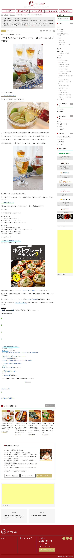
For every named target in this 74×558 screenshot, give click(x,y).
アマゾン (3, 308)
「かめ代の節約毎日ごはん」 (11, 346)
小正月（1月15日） (64, 69)
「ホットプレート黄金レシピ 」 (11, 240)
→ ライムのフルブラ (7, 202)
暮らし (59, 121)
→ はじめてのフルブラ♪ (8, 95)
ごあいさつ (60, 139)
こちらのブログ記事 (32, 299)
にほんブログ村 (5, 388)
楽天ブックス (5, 350)
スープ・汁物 (62, 42)
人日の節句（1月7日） (64, 64)
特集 (58, 26)
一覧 (71, 23)
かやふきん (60, 109)
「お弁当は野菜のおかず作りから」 (12, 363)
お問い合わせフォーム (30, 25)
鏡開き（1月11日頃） (64, 66)
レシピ (3, 538)
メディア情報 (61, 141)
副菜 (60, 37)
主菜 (60, 35)
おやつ (59, 57)
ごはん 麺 (61, 40)
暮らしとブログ (26, 538)
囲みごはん (60, 51)
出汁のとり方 (62, 31)
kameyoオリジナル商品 (63, 136)
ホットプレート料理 (64, 53)
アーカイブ (12, 14)
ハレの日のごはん (62, 60)
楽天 (3, 310)
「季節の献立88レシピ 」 (9, 371)
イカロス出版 (10, 310)
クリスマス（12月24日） (65, 97)
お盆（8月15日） (63, 90)
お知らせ (6, 14)
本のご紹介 (5, 360)
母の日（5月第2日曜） (64, 85)
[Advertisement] (28, 494)
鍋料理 (60, 55)
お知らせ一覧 (50, 405)
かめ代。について (45, 541)
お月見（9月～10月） (64, 92)
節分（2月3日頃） (63, 73)
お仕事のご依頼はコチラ (44, 475)
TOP (2, 14)
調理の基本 (60, 29)
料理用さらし (61, 111)
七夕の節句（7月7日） (64, 88)
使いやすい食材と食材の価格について (22, 352)
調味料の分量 (35, 352)
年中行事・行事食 (62, 124)
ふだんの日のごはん (63, 33)
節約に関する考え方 (7, 352)
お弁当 (59, 48)
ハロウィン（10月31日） (65, 94)
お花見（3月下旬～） (64, 79)
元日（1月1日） (63, 62)
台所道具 (59, 126)
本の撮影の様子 (12, 360)
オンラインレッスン (28, 475)
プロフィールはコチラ (12, 475)
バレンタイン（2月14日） (65, 71)
